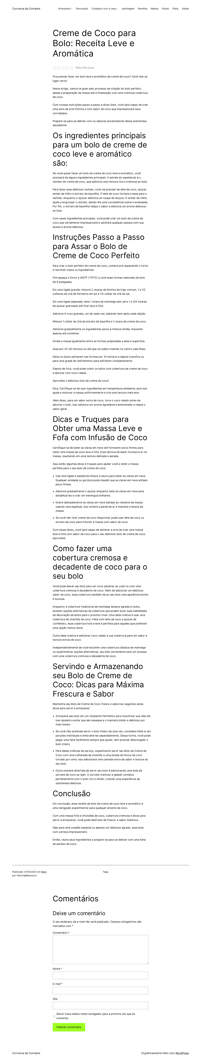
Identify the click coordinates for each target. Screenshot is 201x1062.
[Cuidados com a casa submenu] (117, 8)
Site (55, 998)
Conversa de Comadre (26, 8)
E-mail (58, 983)
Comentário (61, 932)
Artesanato (64, 8)
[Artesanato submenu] (72, 8)
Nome (57, 968)
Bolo (43, 871)
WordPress (182, 1053)
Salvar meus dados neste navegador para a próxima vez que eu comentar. (95, 1016)
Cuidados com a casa (104, 8)
